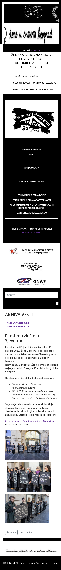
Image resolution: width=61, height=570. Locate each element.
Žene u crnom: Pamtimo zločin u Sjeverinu (29, 421)
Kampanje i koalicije (44, 83)
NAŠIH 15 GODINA (31, 232)
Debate (32, 154)
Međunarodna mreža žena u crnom (33, 89)
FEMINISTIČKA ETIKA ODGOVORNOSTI (32, 200)
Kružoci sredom (31, 149)
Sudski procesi (21, 83)
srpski (26, 50)
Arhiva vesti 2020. (18, 323)
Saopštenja (20, 76)
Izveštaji (34, 76)
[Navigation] (57, 303)
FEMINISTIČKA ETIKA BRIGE (32, 195)
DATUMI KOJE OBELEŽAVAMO (32, 213)
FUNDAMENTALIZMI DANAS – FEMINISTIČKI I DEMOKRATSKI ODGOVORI (32, 206)
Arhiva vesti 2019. (18, 326)
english (35, 50)
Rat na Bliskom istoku (32, 181)
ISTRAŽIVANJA (31, 168)
